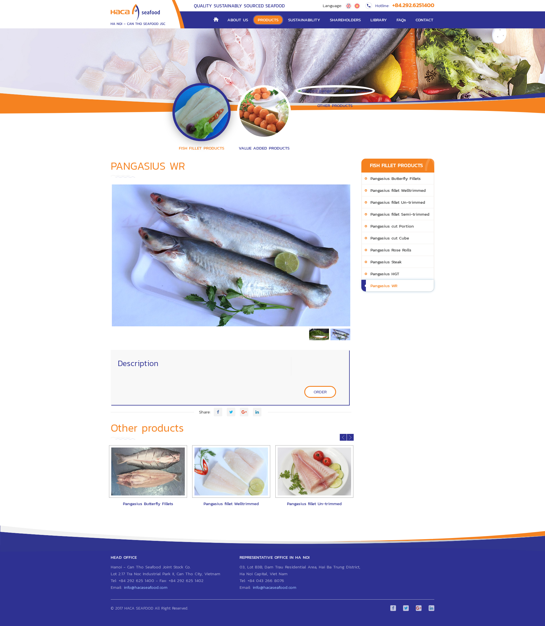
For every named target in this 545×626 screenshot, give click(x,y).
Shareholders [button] (345, 19)
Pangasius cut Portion (392, 226)
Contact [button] (424, 19)
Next (358, 257)
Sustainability (304, 19)
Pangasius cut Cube (389, 238)
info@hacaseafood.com (145, 587)
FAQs (401, 19)
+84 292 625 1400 (136, 580)
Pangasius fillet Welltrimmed (398, 190)
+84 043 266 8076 (266, 580)
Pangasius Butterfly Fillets (395, 178)
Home (216, 20)
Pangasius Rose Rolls (390, 250)
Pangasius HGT (384, 273)
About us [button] (237, 19)
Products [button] (268, 19)
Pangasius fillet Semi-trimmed (399, 214)
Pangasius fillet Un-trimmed (397, 202)
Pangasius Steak (386, 262)
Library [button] (378, 19)
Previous (103, 257)
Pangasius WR (383, 285)
